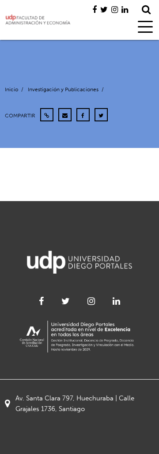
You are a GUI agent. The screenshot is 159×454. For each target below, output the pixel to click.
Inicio (11, 89)
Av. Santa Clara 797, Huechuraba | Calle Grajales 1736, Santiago (74, 403)
